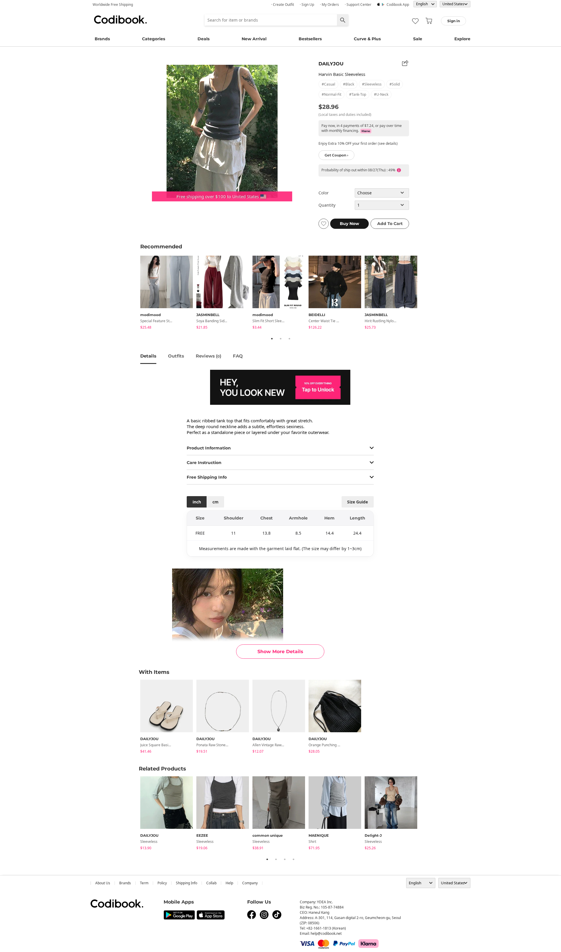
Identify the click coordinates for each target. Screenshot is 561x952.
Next (425, 293)
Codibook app (398, 4)
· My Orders (329, 4)
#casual (328, 84)
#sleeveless (372, 84)
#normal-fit (331, 94)
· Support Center (358, 4)
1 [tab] (272, 338)
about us (102, 882)
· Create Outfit (282, 4)
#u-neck (381, 94)
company (250, 882)
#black (348, 84)
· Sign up (307, 4)
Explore (462, 38)
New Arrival (254, 38)
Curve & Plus (367, 38)
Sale (417, 38)
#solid (394, 84)
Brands (102, 38)
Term (144, 882)
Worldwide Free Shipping (113, 4)
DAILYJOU (331, 64)
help (229, 882)
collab (211, 882)
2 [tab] (280, 338)
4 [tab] (293, 859)
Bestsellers (310, 38)
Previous (136, 293)
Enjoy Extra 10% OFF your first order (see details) (358, 143)
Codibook (120, 19)
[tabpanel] (168, 293)
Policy (162, 882)
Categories (153, 38)
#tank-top (357, 94)
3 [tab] (289, 338)
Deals (203, 38)
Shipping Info (186, 882)
